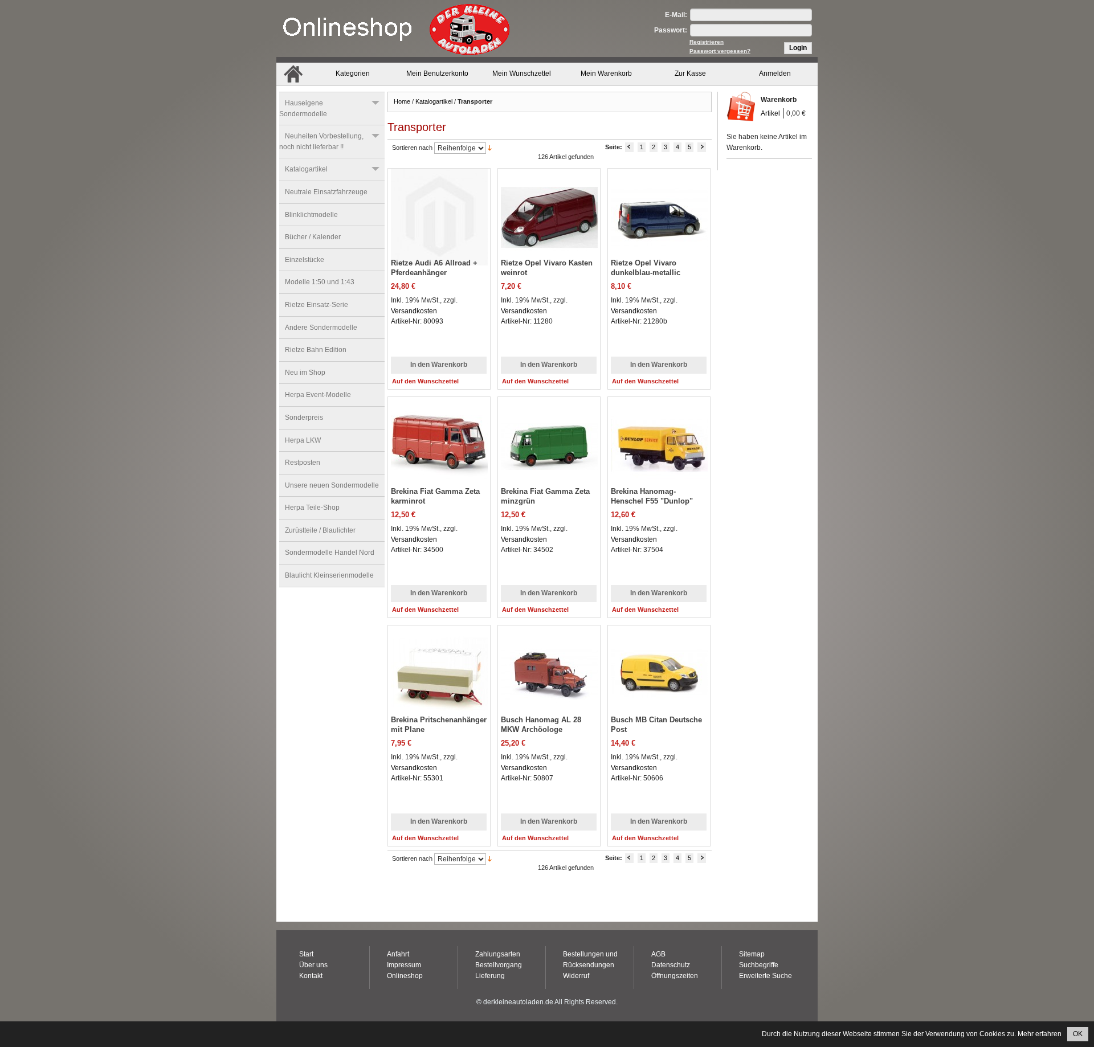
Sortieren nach (412, 147)
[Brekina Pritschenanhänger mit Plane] (429, 663)
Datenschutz (670, 965)
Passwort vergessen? (719, 51)
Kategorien (353, 73)
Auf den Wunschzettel (425, 381)
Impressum (404, 965)
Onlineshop (405, 976)
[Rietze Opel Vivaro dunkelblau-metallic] (649, 207)
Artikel (770, 113)
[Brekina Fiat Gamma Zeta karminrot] (429, 435)
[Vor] (702, 147)
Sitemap (752, 954)
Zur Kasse (690, 73)
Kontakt (311, 976)
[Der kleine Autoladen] (396, 28)
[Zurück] (629, 147)
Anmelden (775, 73)
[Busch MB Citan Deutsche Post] (649, 663)
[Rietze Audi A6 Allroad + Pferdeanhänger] (429, 207)
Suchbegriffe (758, 965)
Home (402, 101)
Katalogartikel (433, 101)
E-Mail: (676, 15)
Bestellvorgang (498, 965)
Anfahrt (398, 954)
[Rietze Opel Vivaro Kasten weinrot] (539, 207)
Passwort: (670, 30)
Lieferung (490, 976)
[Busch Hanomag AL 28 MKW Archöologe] (539, 663)
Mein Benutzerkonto (437, 73)
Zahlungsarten (497, 954)
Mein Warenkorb (606, 73)
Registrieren (706, 42)
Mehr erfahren (1040, 1034)
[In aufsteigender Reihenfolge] (490, 147)
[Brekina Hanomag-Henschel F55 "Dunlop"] (649, 435)
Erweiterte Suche (765, 976)
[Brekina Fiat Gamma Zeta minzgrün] (539, 435)
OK (1078, 1034)
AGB (658, 954)
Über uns (313, 965)
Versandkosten (414, 311)
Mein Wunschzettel (521, 73)
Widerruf (576, 976)
